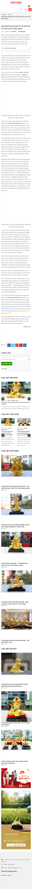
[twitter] (4, 875)
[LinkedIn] (24, 345)
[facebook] (2, 875)
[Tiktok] (10, 875)
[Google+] (17, 345)
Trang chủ (3, 14)
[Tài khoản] (25, 9)
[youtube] (8, 875)
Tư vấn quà (21, 31)
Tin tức (10, 14)
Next (29, 399)
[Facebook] (9, 345)
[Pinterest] (20, 345)
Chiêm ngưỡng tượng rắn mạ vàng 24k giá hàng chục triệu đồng (23, 433)
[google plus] (6, 875)
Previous (3, 399)
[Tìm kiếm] (21, 9)
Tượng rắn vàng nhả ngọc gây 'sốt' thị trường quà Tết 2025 (7, 433)
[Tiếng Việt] (29, 9)
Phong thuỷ (15, 400)
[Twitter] (13, 345)
